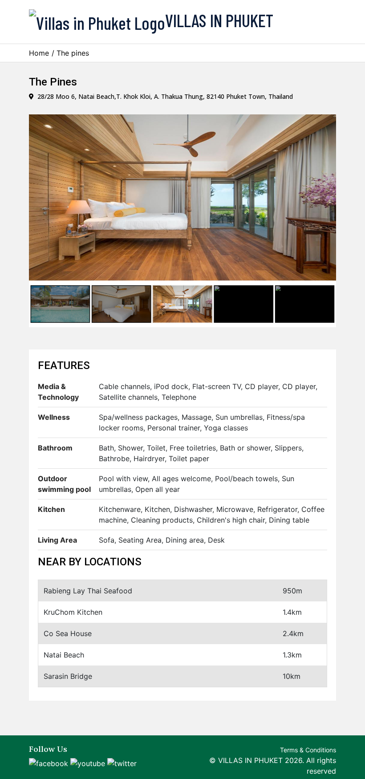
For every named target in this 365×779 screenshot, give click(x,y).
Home (39, 53)
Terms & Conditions (308, 750)
